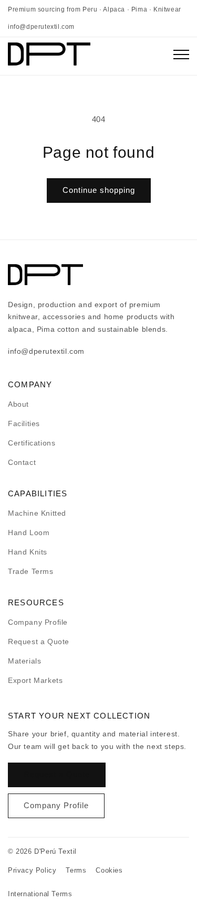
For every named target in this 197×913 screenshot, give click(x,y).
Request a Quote (38, 641)
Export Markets (35, 680)
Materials (24, 661)
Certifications (31, 443)
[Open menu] (181, 56)
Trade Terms (31, 571)
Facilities (24, 423)
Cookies (109, 870)
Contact (22, 462)
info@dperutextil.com (41, 26)
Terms (76, 870)
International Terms (40, 894)
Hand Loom (28, 532)
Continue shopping (99, 190)
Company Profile (38, 622)
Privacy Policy (32, 870)
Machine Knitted (37, 513)
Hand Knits (27, 552)
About (18, 404)
